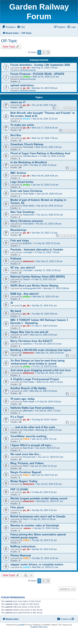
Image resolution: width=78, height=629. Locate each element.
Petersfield (28, 147)
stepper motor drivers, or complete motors (36, 564)
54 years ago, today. (22, 398)
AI (11, 302)
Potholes (15, 258)
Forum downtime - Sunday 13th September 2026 (40, 64)
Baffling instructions (23, 546)
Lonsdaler (28, 252)
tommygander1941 (32, 288)
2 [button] (43, 52)
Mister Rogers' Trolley (23, 481)
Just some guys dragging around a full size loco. (40, 370)
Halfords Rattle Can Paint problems (32, 407)
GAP (25, 335)
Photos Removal (20, 555)
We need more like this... (25, 454)
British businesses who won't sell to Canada (37, 516)
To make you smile (22, 124)
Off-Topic (9, 41)
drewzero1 (28, 261)
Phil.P (25, 466)
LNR (25, 165)
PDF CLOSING (19, 489)
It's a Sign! (17, 416)
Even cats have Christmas (26, 190)
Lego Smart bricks (21, 181)
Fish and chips (19, 240)
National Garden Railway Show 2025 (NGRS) (37, 276)
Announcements (28, 70)
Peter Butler (28, 193)
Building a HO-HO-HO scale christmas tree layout (40, 350)
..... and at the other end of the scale (32, 427)
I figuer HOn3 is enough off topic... (31, 445)
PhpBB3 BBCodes (39, 627)
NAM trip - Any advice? (24, 293)
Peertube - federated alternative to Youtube (36, 249)
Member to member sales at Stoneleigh (34, 525)
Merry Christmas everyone (26, 220)
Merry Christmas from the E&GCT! (31, 341)
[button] (48, 52)
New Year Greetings (22, 211)
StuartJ (26, 279)
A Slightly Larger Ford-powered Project (34, 379)
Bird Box (15, 135)
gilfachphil (27, 410)
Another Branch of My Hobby (28, 388)
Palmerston (28, 214)
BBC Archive (18, 172)
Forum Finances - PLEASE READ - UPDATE (37, 73)
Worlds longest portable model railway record (38, 498)
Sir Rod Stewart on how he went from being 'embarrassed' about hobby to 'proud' (37, 362)
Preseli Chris (29, 457)
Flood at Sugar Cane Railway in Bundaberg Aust (40, 153)
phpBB (21, 625)
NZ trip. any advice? (22, 267)
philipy (26, 76)
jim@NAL (27, 243)
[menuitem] (9, 27)
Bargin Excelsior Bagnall (25, 472)
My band (15, 310)
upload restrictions (22, 85)
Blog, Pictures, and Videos (27, 463)
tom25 (26, 567)
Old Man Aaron (30, 156)
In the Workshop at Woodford (28, 162)
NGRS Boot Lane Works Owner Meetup (34, 285)
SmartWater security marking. (28, 436)
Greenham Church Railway (26, 144)
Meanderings (18, 229)
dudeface (27, 344)
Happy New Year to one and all (29, 332)
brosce (26, 118)
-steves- (27, 528)
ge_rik (26, 67)
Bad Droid (28, 448)
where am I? (18, 102)
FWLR (26, 439)
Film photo (17, 507)
